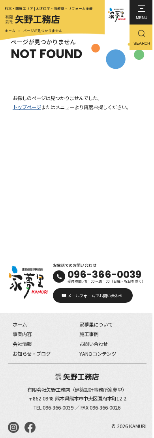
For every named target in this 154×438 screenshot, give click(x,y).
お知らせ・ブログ (32, 353)
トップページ (27, 107)
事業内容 (22, 334)
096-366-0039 (104, 274)
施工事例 (88, 334)
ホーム (10, 30)
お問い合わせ (93, 343)
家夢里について (96, 324)
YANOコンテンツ (97, 353)
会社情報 (22, 343)
